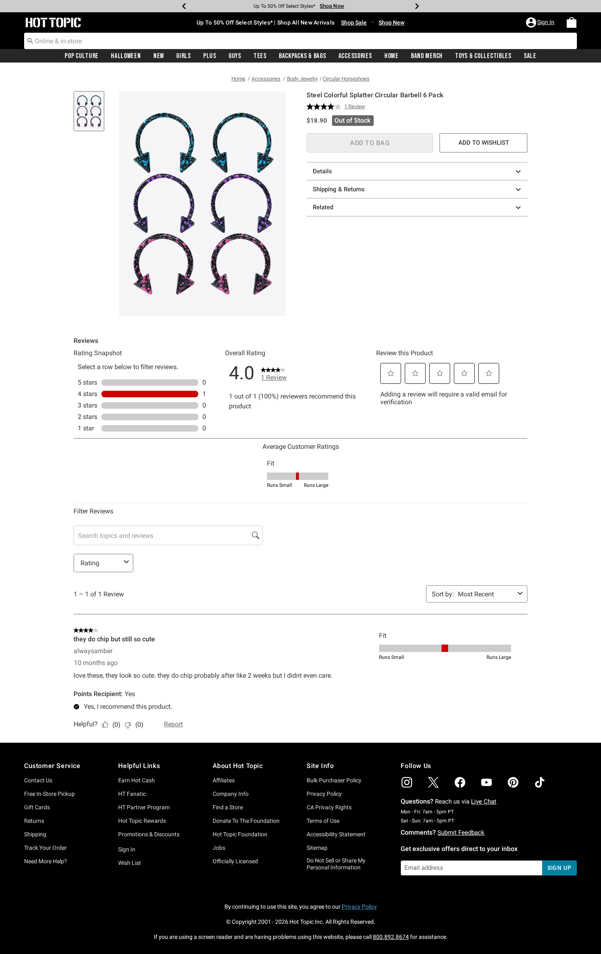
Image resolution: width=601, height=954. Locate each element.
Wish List (129, 863)
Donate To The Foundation (246, 820)
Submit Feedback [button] (460, 832)
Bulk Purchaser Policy (334, 780)
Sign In (126, 849)
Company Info (231, 794)
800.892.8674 (391, 937)
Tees (260, 56)
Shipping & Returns (339, 189)
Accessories (355, 56)
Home (391, 56)
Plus (209, 56)
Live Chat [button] (483, 801)
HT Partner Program (144, 807)
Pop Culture (82, 56)
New (158, 56)
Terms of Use (323, 820)
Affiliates (224, 780)
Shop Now (332, 6)
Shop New (391, 22)
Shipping (35, 834)
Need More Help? (45, 861)
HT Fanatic (132, 794)
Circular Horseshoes (346, 79)
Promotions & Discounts (148, 834)
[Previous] (184, 6)
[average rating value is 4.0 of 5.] (325, 106)
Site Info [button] (320, 766)
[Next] (417, 6)
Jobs (219, 847)
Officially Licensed (235, 861)
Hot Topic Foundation (240, 834)
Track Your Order (45, 847)
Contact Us (38, 780)
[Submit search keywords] (30, 40)
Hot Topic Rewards (142, 820)
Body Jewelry (302, 79)
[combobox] (300, 41)
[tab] (92, 115)
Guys (235, 56)
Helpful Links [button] (139, 766)
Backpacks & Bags (302, 56)
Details (322, 171)
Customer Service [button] (52, 766)
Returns (34, 820)
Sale (530, 56)
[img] (407, 782)
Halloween (126, 56)
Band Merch (427, 56)
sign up (559, 867)
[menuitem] (571, 22)
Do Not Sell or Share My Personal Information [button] (336, 864)
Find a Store (228, 807)
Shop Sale (354, 22)
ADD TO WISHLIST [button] (483, 142)
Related (323, 207)
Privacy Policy (324, 794)
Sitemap (317, 847)
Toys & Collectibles (483, 56)
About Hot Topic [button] (238, 766)
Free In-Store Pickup (49, 794)
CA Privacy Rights (329, 807)
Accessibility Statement (336, 834)
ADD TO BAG (370, 143)
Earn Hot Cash (136, 780)
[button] (541, 22)
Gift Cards (37, 807)
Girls (183, 56)
